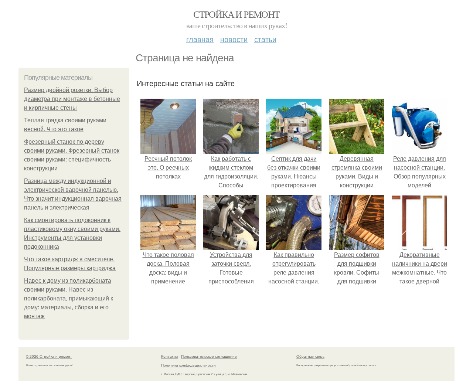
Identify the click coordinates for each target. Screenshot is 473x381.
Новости (234, 39)
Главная (200, 39)
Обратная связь (310, 356)
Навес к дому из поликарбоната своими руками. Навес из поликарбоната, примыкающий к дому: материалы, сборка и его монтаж (68, 298)
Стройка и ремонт (236, 14)
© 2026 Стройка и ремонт (49, 356)
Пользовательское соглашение (209, 356)
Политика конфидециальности (188, 365)
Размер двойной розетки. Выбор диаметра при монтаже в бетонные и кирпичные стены (72, 99)
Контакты (169, 356)
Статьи (265, 39)
